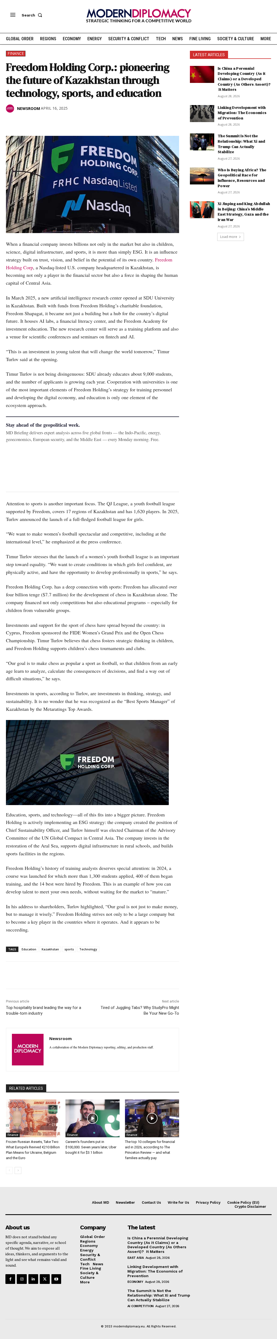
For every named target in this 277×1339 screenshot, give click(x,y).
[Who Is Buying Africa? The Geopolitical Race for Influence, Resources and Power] (202, 175)
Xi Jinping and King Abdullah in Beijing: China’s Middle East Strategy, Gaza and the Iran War (244, 211)
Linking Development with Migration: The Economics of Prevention (242, 113)
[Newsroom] (11, 109)
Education (29, 949)
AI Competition (140, 1306)
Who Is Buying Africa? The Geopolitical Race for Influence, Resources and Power (242, 178)
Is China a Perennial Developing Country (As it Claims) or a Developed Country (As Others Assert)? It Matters (244, 79)
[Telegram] (73, 122)
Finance (16, 53)
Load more (228, 236)
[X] (23, 122)
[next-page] (18, 1170)
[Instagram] (22, 1279)
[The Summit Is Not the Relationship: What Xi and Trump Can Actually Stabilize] (202, 141)
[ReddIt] (61, 122)
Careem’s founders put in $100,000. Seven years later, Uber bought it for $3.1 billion (90, 1147)
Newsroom (28, 108)
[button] (33, 15)
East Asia (135, 1258)
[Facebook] (11, 122)
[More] (86, 122)
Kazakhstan (50, 949)
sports (69, 949)
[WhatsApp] (36, 122)
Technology (88, 949)
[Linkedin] (48, 122)
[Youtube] (56, 1279)
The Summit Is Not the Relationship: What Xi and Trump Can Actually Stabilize (241, 143)
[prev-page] (9, 1170)
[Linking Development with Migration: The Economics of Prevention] (202, 113)
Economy (135, 1282)
